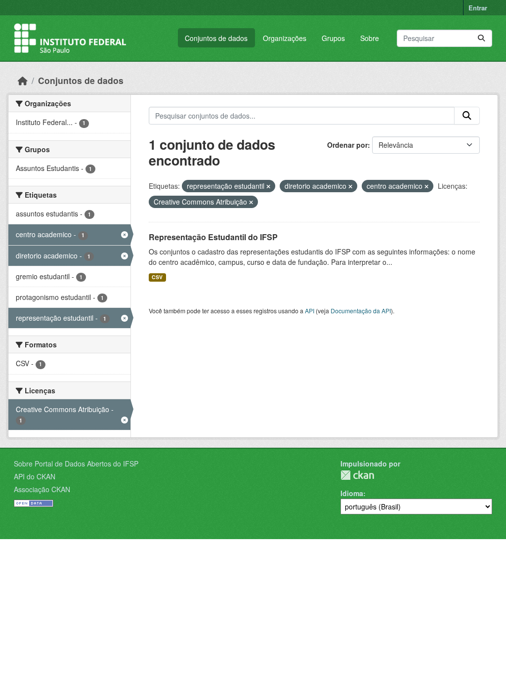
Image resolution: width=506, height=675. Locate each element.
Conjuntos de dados (216, 38)
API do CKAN (34, 476)
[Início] (23, 80)
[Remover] (268, 186)
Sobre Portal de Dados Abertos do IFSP (76, 463)
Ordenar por (347, 145)
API (309, 310)
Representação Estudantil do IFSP (213, 237)
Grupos (333, 38)
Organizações (284, 38)
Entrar (477, 7)
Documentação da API (361, 310)
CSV (157, 277)
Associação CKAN (42, 489)
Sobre (369, 38)
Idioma (351, 493)
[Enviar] (481, 38)
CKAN (357, 475)
